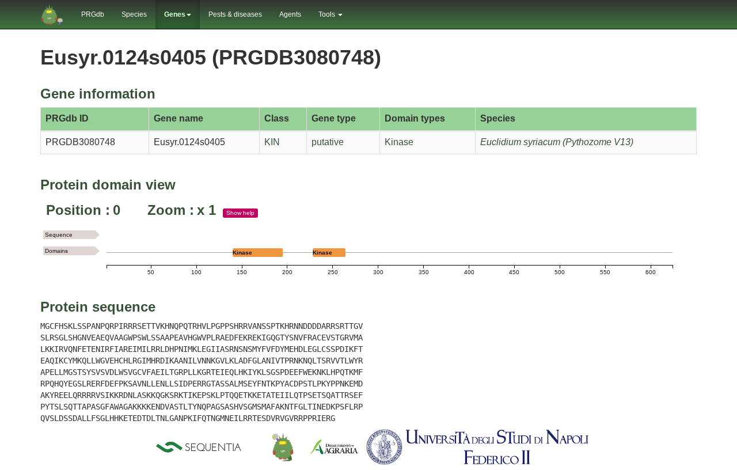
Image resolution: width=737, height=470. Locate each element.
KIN (272, 142)
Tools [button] (327, 14)
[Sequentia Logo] (201, 447)
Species (134, 14)
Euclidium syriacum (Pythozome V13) (556, 142)
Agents (290, 14)
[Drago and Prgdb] (283, 447)
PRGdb (92, 14)
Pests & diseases (235, 14)
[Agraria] (334, 447)
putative (327, 142)
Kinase (399, 142)
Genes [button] (174, 14)
